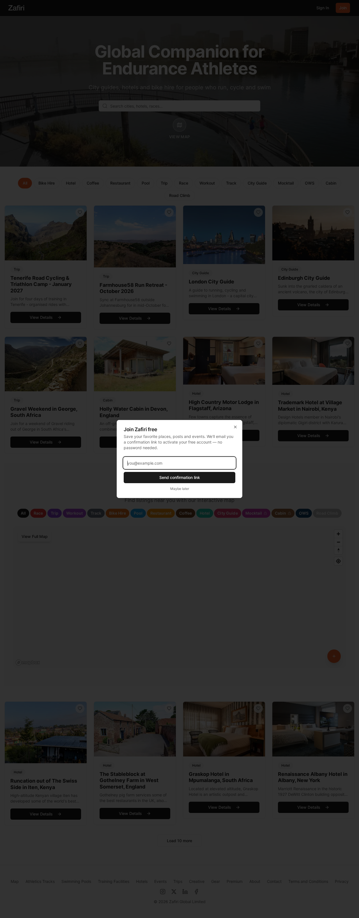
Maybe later (179, 489)
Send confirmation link (179, 477)
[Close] (235, 427)
